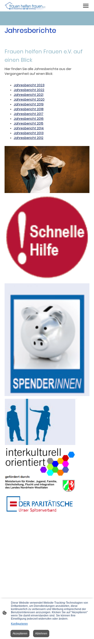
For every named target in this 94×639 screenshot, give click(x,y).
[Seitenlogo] (25, 6)
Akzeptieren (20, 633)
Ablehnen (41, 633)
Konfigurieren (19, 623)
